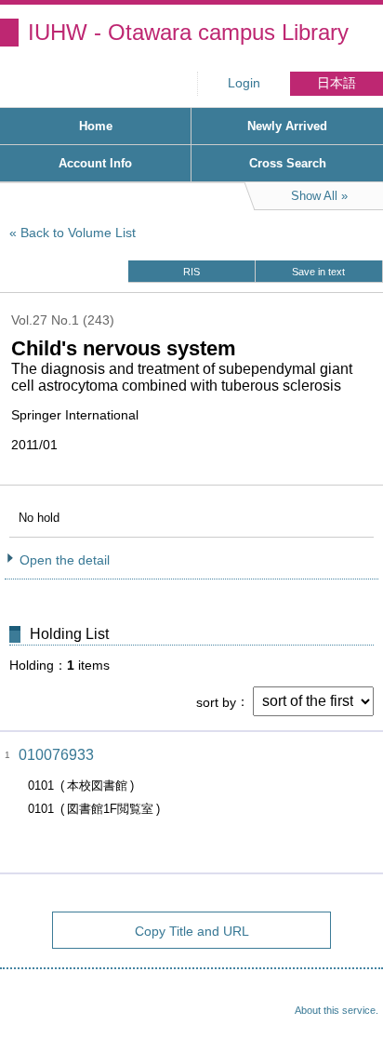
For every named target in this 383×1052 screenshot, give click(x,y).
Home (95, 126)
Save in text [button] (318, 271)
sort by (216, 701)
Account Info (95, 163)
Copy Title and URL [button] (192, 931)
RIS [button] (191, 271)
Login (244, 83)
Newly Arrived (287, 126)
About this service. (336, 1010)
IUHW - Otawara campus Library (188, 32)
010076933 (56, 755)
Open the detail (65, 560)
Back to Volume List (78, 232)
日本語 (336, 83)
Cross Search (287, 163)
